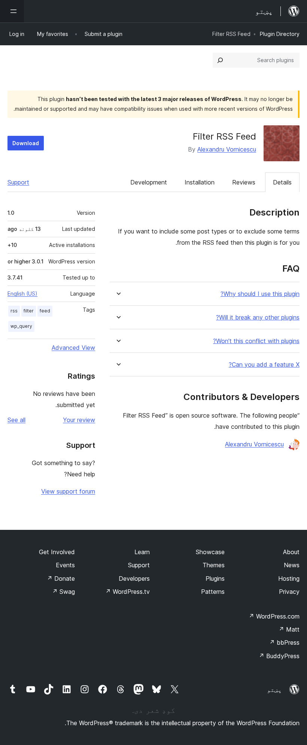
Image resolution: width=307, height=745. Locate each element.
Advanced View (73, 347)
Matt (289, 629)
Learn (142, 552)
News (292, 565)
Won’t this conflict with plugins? (256, 341)
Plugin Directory (280, 34)
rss (14, 311)
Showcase (210, 552)
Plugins (215, 578)
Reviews (243, 182)
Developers (134, 578)
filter (29, 311)
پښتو (274, 689)
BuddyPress (279, 656)
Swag (63, 591)
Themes (214, 565)
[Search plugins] (220, 60)
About (291, 552)
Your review (79, 420)
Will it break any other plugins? (258, 317)
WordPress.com (274, 616)
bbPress (284, 642)
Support (18, 182)
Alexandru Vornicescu (226, 149)
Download (25, 143)
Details (282, 182)
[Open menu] (12, 11)
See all (16, 420)
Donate (61, 578)
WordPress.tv (127, 591)
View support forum (68, 491)
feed (45, 311)
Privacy (289, 591)
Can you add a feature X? (264, 364)
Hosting (289, 578)
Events (65, 565)
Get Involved (57, 552)
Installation (200, 182)
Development (148, 182)
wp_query (21, 326)
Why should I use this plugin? (260, 293)
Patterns (213, 591)
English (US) (22, 293)
